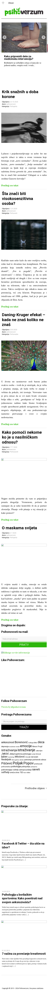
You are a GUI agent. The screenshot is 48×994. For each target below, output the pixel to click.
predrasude (38, 764)
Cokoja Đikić (32, 743)
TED (21, 772)
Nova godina (15, 760)
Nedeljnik (6, 759)
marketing (11, 757)
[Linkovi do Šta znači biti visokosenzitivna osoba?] (24, 249)
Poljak (18, 763)
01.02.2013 (6, 950)
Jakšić (5, 753)
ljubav (4, 756)
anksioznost (7, 742)
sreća (12, 772)
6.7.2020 (13, 533)
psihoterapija (6, 770)
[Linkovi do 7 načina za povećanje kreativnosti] (24, 922)
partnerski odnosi (39, 760)
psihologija (16, 766)
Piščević (6, 763)
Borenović (21, 742)
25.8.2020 (13, 330)
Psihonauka (14, 334)
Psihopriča (13, 106)
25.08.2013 (6, 840)
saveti (36, 769)
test (25, 772)
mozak (27, 757)
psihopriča (34, 767)
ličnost (38, 754)
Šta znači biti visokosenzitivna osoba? (17, 198)
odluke (22, 760)
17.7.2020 (13, 447)
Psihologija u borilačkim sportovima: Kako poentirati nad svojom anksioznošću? (22, 898)
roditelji (15, 770)
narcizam (34, 757)
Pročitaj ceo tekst (9, 185)
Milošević (20, 756)
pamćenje (28, 760)
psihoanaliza (6, 767)
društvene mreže (14, 747)
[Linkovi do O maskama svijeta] (24, 545)
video (28, 772)
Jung (11, 754)
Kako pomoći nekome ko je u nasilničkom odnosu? (22, 437)
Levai (33, 754)
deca (41, 742)
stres (17, 772)
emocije (26, 746)
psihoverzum (11, 104)
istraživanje (26, 750)
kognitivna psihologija (22, 754)
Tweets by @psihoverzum (13, 707)
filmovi (34, 746)
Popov (28, 763)
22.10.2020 (14, 102)
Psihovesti (13, 213)
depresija (5, 746)
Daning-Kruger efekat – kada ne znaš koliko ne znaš (23, 319)
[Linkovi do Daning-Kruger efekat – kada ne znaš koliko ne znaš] (24, 370)
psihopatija (25, 767)
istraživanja (9, 750)
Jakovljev (39, 751)
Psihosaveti (14, 452)
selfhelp (5, 772)
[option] (24, 45)
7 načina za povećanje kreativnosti (24, 953)
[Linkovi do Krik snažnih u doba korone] (24, 142)
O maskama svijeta (19, 527)
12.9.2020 (13, 209)
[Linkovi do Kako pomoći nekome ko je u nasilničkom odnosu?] (24, 460)
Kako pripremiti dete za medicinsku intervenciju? (18, 57)
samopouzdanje (25, 770)
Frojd (40, 746)
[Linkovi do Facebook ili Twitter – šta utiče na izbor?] (24, 812)
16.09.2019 (6, 891)
